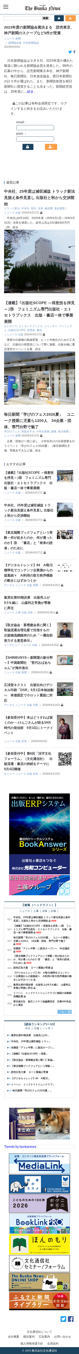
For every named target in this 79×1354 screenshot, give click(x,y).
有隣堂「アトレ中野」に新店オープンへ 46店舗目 (41, 948)
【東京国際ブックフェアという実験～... (32, 1066)
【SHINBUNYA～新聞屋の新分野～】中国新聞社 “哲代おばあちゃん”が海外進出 (28, 663)
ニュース (9, 38)
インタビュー (12, 645)
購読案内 (29, 1336)
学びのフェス (12, 431)
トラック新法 (12, 208)
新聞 (18, 38)
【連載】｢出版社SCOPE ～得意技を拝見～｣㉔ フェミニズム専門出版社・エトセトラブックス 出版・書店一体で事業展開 (42, 929)
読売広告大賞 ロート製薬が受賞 (31, 967)
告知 (24, 741)
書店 (39, 330)
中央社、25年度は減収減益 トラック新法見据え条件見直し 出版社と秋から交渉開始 (39, 197)
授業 (53, 431)
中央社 (25, 208)
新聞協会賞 (14, 42)
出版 (18, 212)
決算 (40, 208)
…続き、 (30, 91)
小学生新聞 (42, 431)
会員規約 (53, 1343)
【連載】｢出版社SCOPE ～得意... (29, 1053)
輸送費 (49, 208)
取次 (33, 208)
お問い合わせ (62, 1336)
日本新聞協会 (31, 42)
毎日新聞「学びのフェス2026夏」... (32, 1090)
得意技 (31, 330)
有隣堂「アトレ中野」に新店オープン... (32, 1047)
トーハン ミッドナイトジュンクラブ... (32, 1084)
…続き (14, 227)
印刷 (35, 704)
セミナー (9, 773)
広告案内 (44, 1336)
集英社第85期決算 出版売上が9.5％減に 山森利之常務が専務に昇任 (27, 603)
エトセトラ (10, 326)
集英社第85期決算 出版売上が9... (30, 1035)
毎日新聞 (63, 431)
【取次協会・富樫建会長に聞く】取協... (32, 1060)
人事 (18, 612)
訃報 (53, 911)
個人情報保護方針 (31, 1343)
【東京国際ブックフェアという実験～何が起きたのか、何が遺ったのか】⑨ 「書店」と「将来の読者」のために (42, 959)
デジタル (9, 585)
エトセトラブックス (31, 326)
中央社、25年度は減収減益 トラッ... (30, 1041)
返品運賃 (59, 208)
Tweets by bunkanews (20, 1146)
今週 (36, 1028)
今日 (27, 1028)
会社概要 (13, 1336)
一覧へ (62, 1012)
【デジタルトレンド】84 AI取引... (30, 1078)
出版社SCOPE (17, 330)
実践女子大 (28, 431)
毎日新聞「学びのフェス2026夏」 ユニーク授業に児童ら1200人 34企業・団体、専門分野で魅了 (39, 420)
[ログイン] (27, 147)
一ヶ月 (46, 1028)
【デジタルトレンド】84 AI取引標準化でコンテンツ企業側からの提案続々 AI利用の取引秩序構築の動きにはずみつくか (42, 976)
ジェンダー (50, 326)
